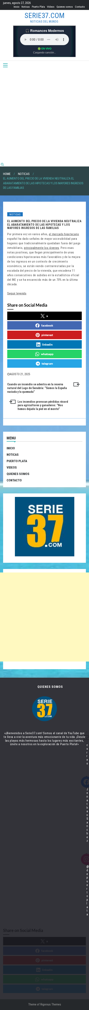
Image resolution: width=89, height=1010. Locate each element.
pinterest (47, 335)
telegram (47, 363)
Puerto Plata (38, 6)
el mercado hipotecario (64, 234)
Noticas (26, 6)
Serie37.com (45, 15)
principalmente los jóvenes (41, 247)
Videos (50, 6)
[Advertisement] (44, 115)
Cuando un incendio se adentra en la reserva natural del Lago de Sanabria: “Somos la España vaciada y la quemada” (37, 388)
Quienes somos (65, 6)
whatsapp (47, 354)
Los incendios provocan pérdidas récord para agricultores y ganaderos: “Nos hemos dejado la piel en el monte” (43, 405)
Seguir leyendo (16, 293)
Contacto (80, 6)
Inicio (16, 6)
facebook (47, 325)
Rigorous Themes (50, 1004)
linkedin (47, 344)
